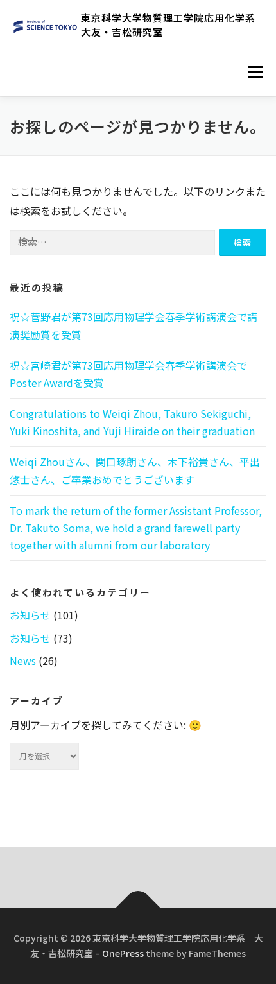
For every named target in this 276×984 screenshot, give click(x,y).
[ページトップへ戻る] (138, 908)
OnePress (123, 953)
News (23, 660)
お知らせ (30, 615)
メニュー (255, 72)
